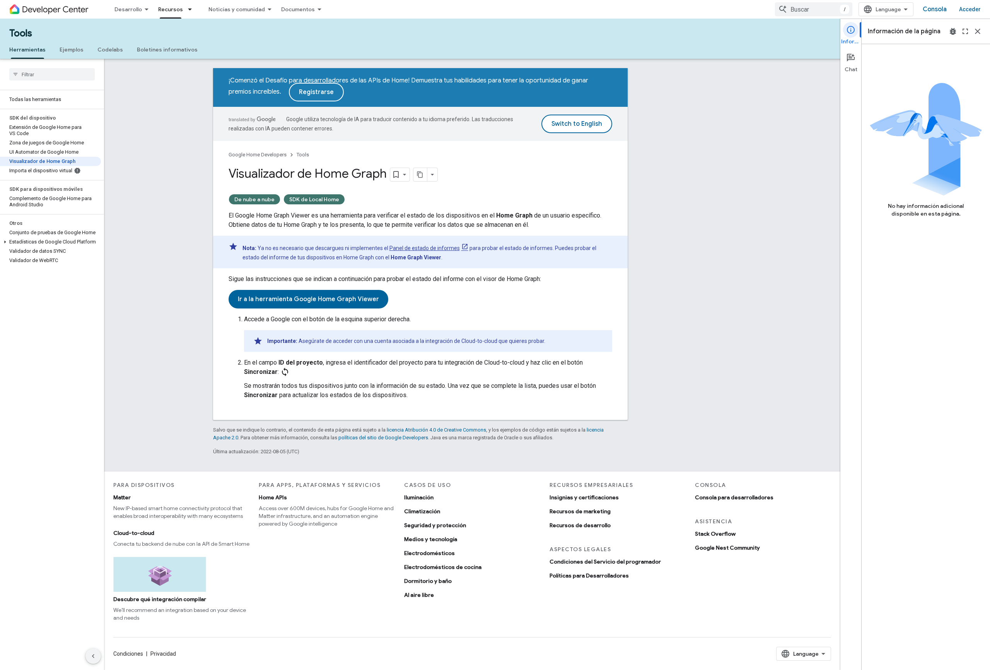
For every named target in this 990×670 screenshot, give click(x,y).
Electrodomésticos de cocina (442, 567)
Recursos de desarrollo (580, 525)
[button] (50, 242)
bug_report (953, 31)
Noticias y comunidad (236, 9)
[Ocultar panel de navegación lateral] (93, 656)
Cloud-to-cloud (133, 532)
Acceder (970, 9)
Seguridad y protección (435, 525)
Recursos (170, 9)
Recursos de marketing (580, 511)
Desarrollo (128, 9)
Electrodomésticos (429, 553)
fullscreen (965, 31)
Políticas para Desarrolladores (589, 575)
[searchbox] (52, 74)
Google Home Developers (258, 155)
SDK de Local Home (314, 199)
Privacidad (163, 654)
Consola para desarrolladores (734, 497)
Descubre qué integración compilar (159, 599)
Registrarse (316, 92)
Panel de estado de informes (424, 248)
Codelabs (110, 49)
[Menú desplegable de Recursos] (192, 9)
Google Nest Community (727, 547)
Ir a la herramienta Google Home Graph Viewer (308, 299)
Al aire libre (419, 594)
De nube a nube (254, 199)
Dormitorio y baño (428, 580)
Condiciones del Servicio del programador (605, 561)
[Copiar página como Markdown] (420, 174)
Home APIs (273, 497)
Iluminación (419, 497)
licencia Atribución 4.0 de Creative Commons (436, 430)
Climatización (422, 511)
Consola (935, 9)
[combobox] (813, 9)
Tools (20, 33)
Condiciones (128, 654)
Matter (122, 497)
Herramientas (27, 49)
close (977, 31)
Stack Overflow (715, 533)
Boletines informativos (167, 49)
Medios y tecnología (430, 539)
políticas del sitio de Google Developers (383, 437)
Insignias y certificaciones (584, 497)
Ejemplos (72, 49)
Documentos (298, 9)
